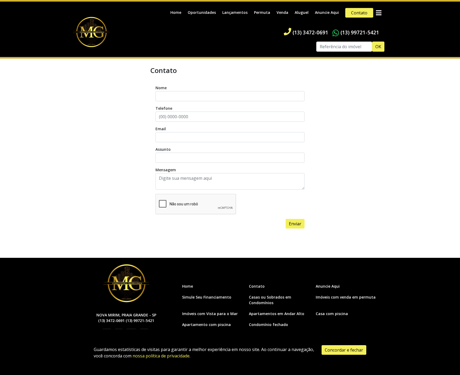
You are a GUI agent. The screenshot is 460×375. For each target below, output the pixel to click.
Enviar (295, 224)
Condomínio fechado (268, 324)
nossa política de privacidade (161, 356)
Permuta (262, 12)
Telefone (163, 108)
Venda (282, 12)
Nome (161, 87)
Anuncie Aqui (327, 12)
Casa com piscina (332, 313)
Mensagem (165, 169)
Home (175, 12)
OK (378, 47)
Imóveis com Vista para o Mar (210, 313)
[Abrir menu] (378, 13)
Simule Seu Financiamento (206, 297)
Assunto (163, 149)
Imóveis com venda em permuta (346, 297)
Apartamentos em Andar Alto (276, 313)
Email (160, 128)
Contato (359, 13)
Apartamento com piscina (206, 324)
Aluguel (302, 12)
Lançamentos (235, 12)
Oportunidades (202, 12)
